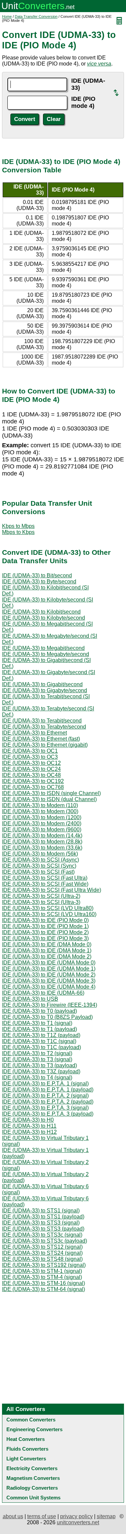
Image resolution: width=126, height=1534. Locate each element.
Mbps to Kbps (18, 532)
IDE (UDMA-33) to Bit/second (37, 575)
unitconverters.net (78, 1522)
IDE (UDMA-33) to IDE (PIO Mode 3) (45, 938)
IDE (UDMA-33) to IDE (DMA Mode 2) (46, 956)
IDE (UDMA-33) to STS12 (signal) (42, 1247)
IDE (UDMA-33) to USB (30, 999)
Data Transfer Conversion (36, 16)
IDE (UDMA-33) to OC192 (33, 781)
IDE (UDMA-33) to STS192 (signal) (44, 1265)
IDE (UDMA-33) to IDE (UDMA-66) (43, 993)
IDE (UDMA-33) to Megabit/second (43, 648)
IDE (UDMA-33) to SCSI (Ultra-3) (41, 902)
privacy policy (76, 1516)
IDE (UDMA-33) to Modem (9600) (41, 829)
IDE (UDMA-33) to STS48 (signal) (42, 1259)
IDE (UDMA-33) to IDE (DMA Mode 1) (46, 950)
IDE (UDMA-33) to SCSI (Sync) (39, 866)
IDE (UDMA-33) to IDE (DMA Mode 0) (46, 944)
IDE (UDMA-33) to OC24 (31, 769)
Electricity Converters (31, 1468)
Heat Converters (25, 1439)
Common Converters (30, 1419)
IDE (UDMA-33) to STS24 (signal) (42, 1253)
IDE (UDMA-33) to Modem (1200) (41, 817)
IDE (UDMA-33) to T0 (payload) (39, 1011)
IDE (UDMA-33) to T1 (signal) (37, 1023)
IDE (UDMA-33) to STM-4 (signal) (42, 1277)
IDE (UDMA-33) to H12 (29, 1132)
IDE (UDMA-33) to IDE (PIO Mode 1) (45, 926)
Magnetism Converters (33, 1478)
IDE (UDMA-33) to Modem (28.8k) (42, 841)
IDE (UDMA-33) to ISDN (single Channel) (51, 793)
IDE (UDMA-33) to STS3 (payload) (43, 1229)
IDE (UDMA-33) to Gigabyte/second (44, 690)
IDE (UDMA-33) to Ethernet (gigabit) (45, 745)
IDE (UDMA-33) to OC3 (30, 757)
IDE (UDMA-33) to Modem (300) (40, 811)
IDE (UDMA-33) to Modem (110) (40, 805)
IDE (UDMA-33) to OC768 (33, 787)
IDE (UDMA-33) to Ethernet (34, 733)
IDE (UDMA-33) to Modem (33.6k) (42, 848)
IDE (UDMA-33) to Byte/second (39, 581)
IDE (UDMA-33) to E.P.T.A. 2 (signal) (45, 1095)
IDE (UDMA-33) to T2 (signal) (37, 1053)
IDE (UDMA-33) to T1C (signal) (39, 1041)
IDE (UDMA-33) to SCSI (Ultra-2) (41, 896)
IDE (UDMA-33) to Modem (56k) (40, 854)
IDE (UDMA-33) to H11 (29, 1126)
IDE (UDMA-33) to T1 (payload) (39, 1029)
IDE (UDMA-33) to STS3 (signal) (41, 1223)
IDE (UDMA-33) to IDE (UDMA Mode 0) (48, 962)
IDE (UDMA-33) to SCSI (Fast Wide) (45, 884)
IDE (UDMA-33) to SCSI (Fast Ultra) (44, 878)
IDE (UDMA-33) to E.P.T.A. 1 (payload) (47, 1089)
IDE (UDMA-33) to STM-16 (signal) (43, 1283)
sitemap (106, 1516)
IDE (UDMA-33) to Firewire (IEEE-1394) (49, 1005)
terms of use (41, 1516)
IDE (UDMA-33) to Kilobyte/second (43, 618)
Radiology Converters (32, 1488)
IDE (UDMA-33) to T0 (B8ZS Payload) (47, 1017)
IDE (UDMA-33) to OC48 (31, 775)
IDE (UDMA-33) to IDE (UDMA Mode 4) (48, 987)
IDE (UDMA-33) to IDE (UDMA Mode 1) (48, 968)
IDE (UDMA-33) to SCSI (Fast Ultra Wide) (51, 890)
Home (7, 16)
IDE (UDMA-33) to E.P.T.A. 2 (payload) (47, 1102)
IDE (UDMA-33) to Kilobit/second (41, 612)
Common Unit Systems (33, 1497)
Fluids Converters (27, 1449)
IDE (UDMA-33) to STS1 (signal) (41, 1210)
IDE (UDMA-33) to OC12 (31, 763)
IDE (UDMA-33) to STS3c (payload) (44, 1241)
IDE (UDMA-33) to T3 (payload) (39, 1065)
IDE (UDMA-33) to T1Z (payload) (41, 1035)
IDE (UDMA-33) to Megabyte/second (45, 654)
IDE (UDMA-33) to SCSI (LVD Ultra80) (47, 908)
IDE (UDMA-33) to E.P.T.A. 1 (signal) (45, 1083)
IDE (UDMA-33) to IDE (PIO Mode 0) (45, 920)
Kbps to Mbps (18, 526)
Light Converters (26, 1458)
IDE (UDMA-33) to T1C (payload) (41, 1047)
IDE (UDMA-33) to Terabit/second (42, 720)
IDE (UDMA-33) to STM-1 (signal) (42, 1271)
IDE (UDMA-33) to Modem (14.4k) (42, 835)
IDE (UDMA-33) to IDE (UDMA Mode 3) (48, 981)
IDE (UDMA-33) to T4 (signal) (37, 1077)
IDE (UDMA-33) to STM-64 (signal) (43, 1289)
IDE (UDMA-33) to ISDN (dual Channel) (49, 799)
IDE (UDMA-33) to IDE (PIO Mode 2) (45, 932)
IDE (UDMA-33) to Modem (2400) (41, 823)
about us (13, 1516)
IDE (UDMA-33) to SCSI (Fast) (38, 872)
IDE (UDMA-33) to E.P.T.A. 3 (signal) (45, 1108)
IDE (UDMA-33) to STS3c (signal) (42, 1235)
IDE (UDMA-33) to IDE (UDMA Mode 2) (48, 975)
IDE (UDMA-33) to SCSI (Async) (40, 860)
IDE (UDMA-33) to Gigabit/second (42, 684)
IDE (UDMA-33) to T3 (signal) (37, 1059)
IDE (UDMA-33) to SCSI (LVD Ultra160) (49, 914)
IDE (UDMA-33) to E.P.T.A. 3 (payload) (47, 1114)
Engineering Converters (34, 1429)
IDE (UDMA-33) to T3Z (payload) (41, 1071)
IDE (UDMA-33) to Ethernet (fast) (41, 739)
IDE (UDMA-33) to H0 (28, 1120)
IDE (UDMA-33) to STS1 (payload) (43, 1216)
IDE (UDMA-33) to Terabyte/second (44, 727)
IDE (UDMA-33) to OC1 (30, 751)
